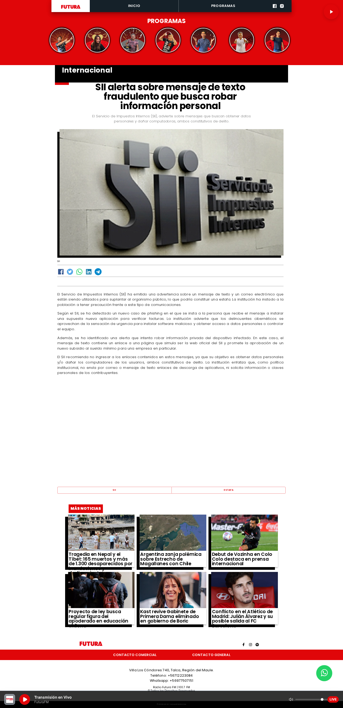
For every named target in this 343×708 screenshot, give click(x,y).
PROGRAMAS (223, 5)
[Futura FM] (62, 40)
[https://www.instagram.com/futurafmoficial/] (281, 11)
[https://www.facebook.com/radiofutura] (274, 11)
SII (114, 490)
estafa (228, 490)
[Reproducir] (331, 11)
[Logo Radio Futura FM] (70, 9)
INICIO (134, 5)
